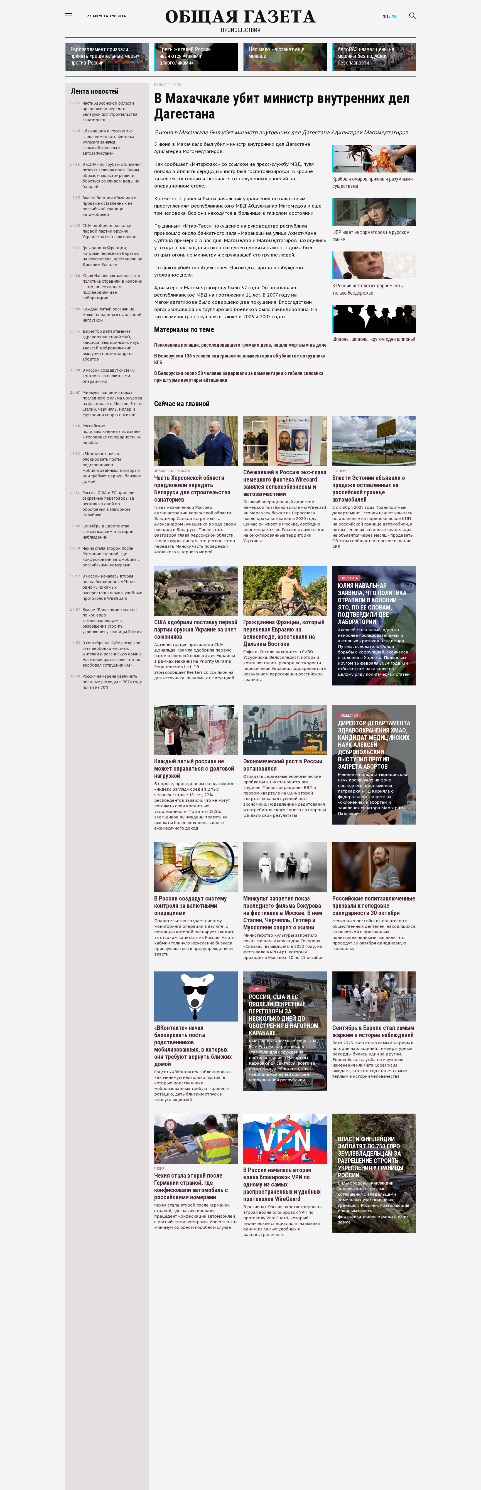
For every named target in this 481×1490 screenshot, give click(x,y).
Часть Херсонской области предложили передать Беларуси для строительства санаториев (192, 488)
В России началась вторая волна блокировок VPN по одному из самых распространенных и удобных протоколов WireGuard (282, 1184)
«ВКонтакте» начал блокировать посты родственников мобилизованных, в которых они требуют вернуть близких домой (193, 1045)
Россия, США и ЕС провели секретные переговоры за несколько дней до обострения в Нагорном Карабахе (283, 1015)
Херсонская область (172, 471)
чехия (159, 1168)
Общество (349, 715)
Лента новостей (95, 91)
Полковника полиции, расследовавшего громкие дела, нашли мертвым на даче (240, 345)
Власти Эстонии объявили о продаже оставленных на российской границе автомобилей (368, 488)
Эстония (339, 471)
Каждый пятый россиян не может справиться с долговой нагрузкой (194, 768)
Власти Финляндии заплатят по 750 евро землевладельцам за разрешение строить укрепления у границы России (370, 1157)
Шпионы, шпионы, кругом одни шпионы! (373, 339)
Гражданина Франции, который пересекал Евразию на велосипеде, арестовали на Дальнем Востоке (284, 633)
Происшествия (241, 30)
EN (394, 16)
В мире (257, 989)
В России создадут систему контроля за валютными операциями (190, 905)
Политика (349, 578)
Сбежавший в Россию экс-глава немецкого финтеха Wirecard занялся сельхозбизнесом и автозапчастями (284, 483)
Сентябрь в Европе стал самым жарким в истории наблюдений (373, 1031)
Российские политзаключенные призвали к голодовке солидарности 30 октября (373, 905)
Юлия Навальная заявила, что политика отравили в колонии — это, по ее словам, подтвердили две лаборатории (372, 603)
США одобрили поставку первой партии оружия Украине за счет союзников (195, 629)
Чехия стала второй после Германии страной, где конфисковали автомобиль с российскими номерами (191, 1186)
